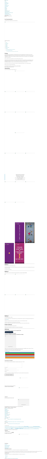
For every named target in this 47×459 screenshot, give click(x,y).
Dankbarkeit (6, 427)
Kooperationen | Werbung (8, 14)
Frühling (23, 427)
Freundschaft (21, 427)
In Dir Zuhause (31, 427)
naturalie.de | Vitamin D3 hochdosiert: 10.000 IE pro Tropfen (13, 51)
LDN (5, 416)
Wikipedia (7, 319)
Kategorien (6, 409)
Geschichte (7, 43)
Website (6, 371)
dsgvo (11, 427)
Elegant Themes (10, 458)
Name (5, 368)
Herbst (27, 427)
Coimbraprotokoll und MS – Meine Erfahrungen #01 (14, 423)
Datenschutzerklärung (7, 445)
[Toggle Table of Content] (5, 41)
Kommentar (6, 367)
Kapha (39, 427)
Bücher (32, 426)
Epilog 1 (6, 44)
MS (12, 428)
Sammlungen (6, 6)
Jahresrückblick (6, 415)
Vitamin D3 (36, 428)
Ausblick (13, 426)
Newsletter (6, 8)
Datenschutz (8, 427)
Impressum (6, 444)
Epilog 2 (6, 45)
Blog (30, 426)
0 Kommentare (15, 20)
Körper (41, 427)
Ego (12, 427)
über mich (12, 20)
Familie (19, 427)
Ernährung (17, 427)
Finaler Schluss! (7, 47)
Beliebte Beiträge (7, 410)
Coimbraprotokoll (7, 5)
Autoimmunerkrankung (21, 426)
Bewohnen (29, 426)
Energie (13, 427)
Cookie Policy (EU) (7, 11)
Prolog (6, 42)
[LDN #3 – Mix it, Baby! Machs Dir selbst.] (9, 421)
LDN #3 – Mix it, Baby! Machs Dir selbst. (19, 421)
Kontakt (5, 7)
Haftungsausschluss (7, 13)
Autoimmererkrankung (16, 426)
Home (5, 1)
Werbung (7, 48)
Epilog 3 (6, 46)
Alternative (9, 426)
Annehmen (11, 426)
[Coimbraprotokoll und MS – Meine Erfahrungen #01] (6, 423)
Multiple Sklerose (19, 428)
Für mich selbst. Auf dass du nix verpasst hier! (11, 49)
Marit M (6, 20)
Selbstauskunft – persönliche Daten (9, 12)
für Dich (5, 413)
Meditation (10, 428)
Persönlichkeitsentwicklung (26, 428)
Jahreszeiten (37, 427)
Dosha (10, 427)
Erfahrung (15, 427)
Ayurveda (6, 4)
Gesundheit (25, 427)
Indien (28, 427)
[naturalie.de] (6, 408)
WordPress (16, 458)
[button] (5, 352)
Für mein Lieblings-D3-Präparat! (9, 50)
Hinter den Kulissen (7, 414)
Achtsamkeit (6, 426)
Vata (34, 428)
